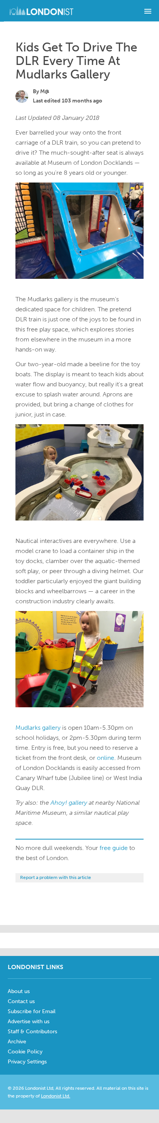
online (105, 757)
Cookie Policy (25, 1051)
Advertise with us (28, 1021)
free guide (114, 848)
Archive (17, 1041)
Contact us (21, 1001)
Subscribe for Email (32, 1011)
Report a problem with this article (55, 877)
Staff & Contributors (32, 1031)
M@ (44, 91)
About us (19, 991)
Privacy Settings (27, 1061)
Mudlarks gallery (38, 727)
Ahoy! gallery (69, 802)
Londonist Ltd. (55, 1096)
